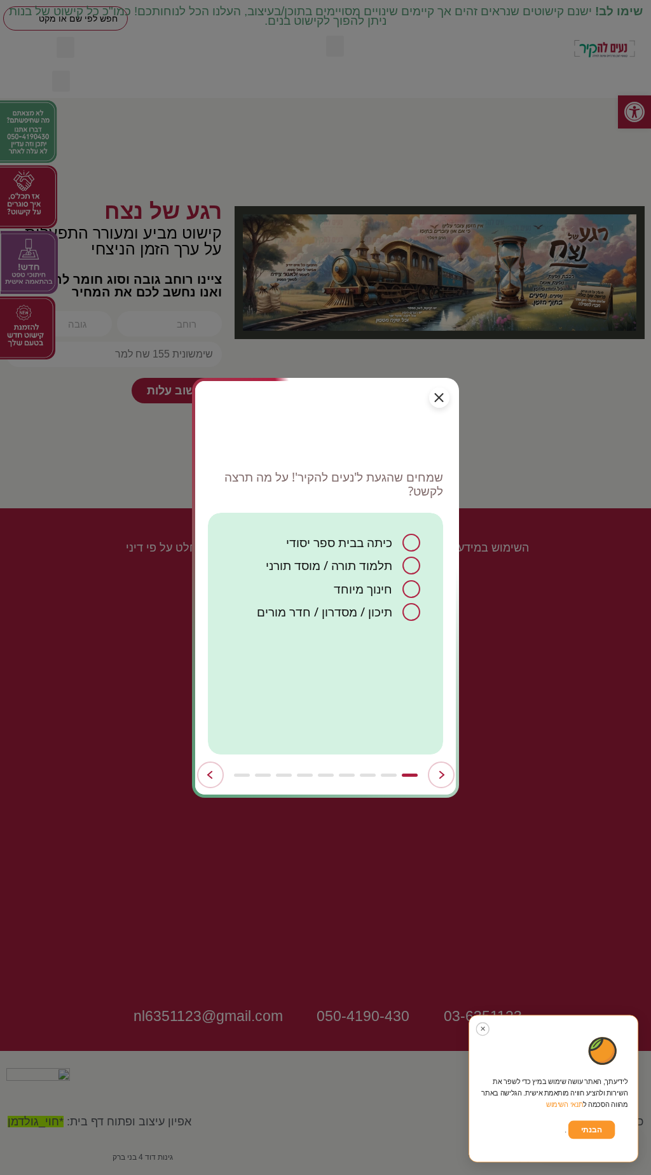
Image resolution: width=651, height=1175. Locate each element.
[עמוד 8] (263, 775)
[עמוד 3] (368, 775)
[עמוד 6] (305, 775)
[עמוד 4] (347, 775)
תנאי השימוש (565, 1104)
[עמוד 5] (326, 775)
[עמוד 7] (284, 775)
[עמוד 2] (389, 775)
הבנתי (591, 1129)
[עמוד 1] (410, 775)
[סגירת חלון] (439, 397)
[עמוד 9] (242, 775)
